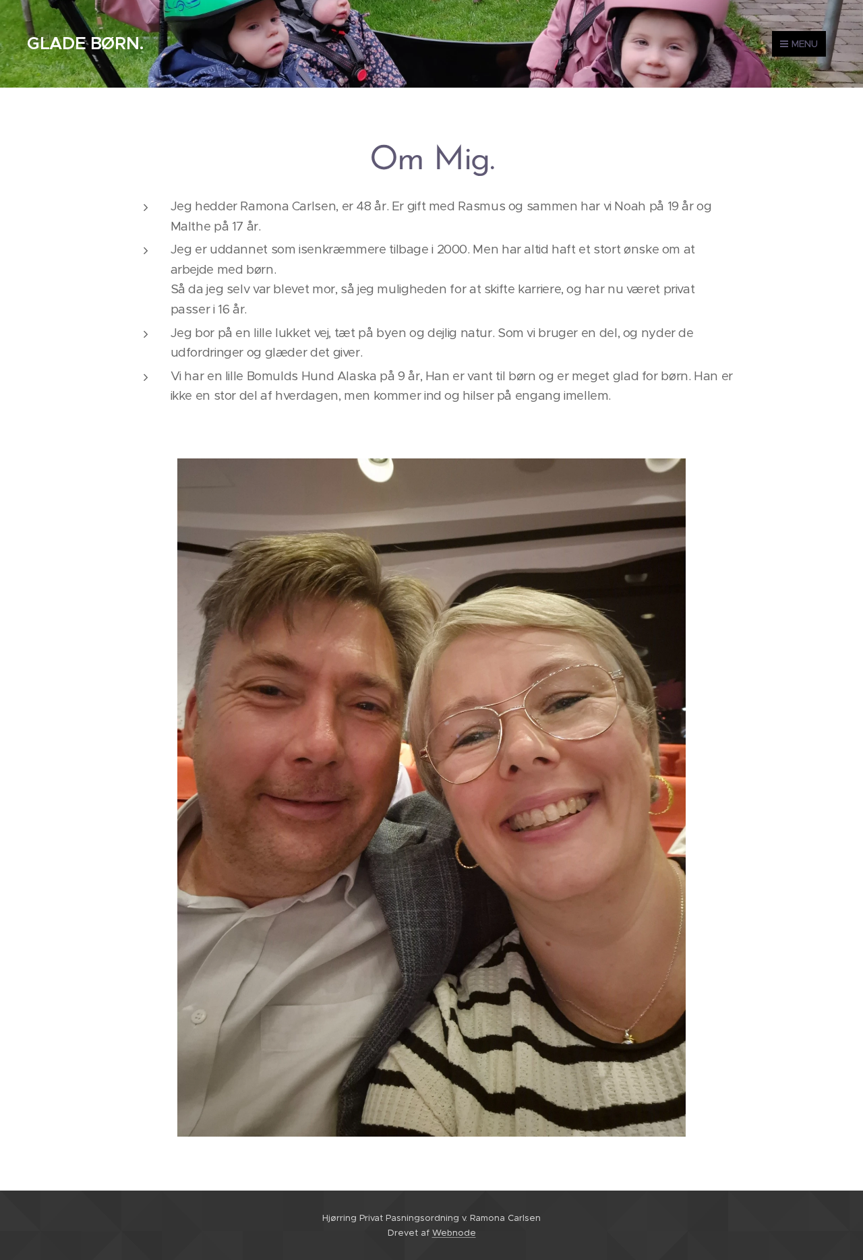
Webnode (454, 1232)
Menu (805, 44)
